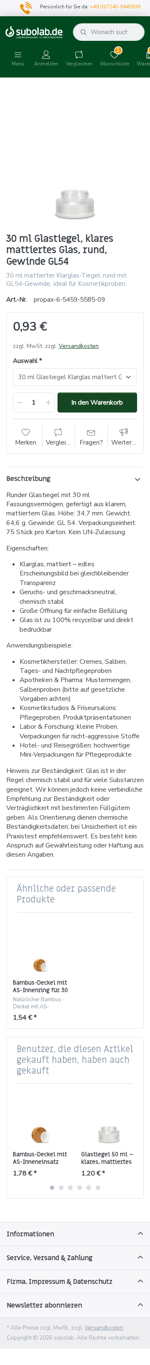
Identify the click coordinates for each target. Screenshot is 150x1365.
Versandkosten (79, 346)
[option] (75, 156)
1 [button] (52, 1187)
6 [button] (98, 1187)
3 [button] (70, 1187)
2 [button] (61, 1187)
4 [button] (80, 1187)
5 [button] (89, 1187)
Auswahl (25, 361)
